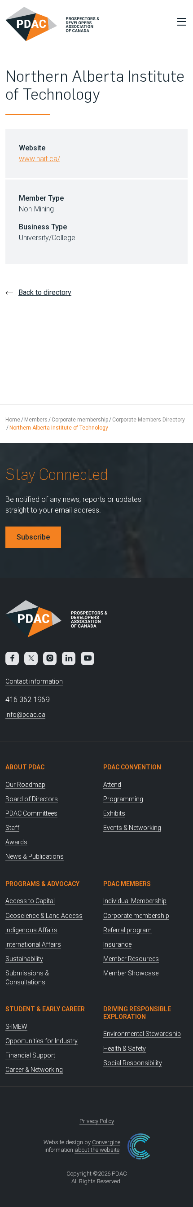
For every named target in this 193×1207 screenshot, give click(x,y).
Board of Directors (31, 799)
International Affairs (33, 944)
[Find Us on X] (31, 658)
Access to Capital (30, 900)
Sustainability (24, 958)
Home (12, 420)
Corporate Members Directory (148, 420)
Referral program (127, 930)
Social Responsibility (132, 1063)
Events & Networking (132, 827)
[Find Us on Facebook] (12, 658)
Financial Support (30, 1055)
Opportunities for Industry (41, 1041)
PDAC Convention (132, 767)
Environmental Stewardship (142, 1033)
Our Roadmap (25, 784)
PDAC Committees (31, 813)
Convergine (106, 1142)
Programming (123, 799)
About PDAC (24, 767)
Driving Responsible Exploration (137, 1012)
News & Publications (34, 856)
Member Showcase (130, 973)
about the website (97, 1149)
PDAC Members (127, 883)
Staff (12, 827)
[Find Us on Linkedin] (68, 658)
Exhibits (114, 813)
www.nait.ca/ (39, 158)
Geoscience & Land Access (44, 915)
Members (36, 420)
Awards (16, 842)
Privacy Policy (96, 1121)
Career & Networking (34, 1069)
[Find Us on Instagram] (50, 658)
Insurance (117, 944)
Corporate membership (80, 420)
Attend (112, 784)
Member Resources (131, 958)
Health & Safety (124, 1048)
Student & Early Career (45, 1009)
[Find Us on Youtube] (87, 658)
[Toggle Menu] (179, 21)
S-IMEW (16, 1026)
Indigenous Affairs (31, 930)
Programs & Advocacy (42, 883)
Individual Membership (135, 900)
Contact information (34, 681)
